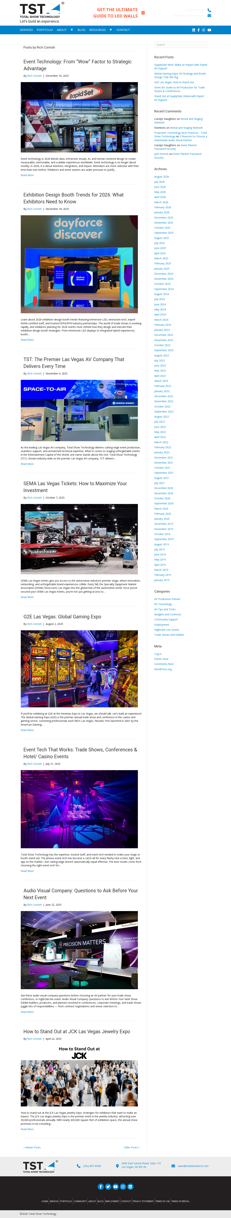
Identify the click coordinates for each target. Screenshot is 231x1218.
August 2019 (161, 544)
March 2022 (161, 442)
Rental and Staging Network (186, 127)
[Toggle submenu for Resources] (111, 29)
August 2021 (161, 478)
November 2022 (163, 401)
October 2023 (162, 345)
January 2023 (161, 391)
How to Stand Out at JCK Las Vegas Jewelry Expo (76, 1031)
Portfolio (66, 1201)
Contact (126, 1201)
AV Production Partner (167, 599)
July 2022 (159, 421)
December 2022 (163, 396)
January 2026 (161, 212)
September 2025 (164, 232)
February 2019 (162, 575)
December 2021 (163, 457)
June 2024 (160, 304)
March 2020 (161, 508)
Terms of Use (162, 1201)
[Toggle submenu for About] (72, 29)
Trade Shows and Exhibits (169, 634)
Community (80, 1201)
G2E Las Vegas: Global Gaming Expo (62, 617)
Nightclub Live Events (166, 629)
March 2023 (161, 381)
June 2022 (160, 427)
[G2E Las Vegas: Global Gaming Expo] (79, 668)
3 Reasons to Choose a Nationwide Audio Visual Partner (180, 138)
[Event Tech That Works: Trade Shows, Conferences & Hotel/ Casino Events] (79, 809)
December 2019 (163, 523)
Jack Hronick (161, 154)
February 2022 (162, 447)
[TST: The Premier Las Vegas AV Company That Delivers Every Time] (79, 410)
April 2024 (160, 314)
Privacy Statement (143, 1201)
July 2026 (159, 182)
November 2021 (163, 462)
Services (54, 1201)
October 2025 (162, 227)
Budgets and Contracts (167, 614)
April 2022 (160, 437)
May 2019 (160, 559)
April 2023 (160, 375)
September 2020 (164, 503)
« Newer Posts (32, 1147)
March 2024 (161, 319)
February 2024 (162, 324)
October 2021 (162, 467)
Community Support (166, 619)
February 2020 (162, 513)
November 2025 (163, 222)
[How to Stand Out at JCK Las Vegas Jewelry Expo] (79, 1075)
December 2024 (163, 273)
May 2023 (160, 370)
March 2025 (161, 258)
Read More (27, 175)
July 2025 (159, 243)
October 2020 (162, 498)
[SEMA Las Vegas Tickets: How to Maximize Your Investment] (79, 539)
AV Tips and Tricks (165, 609)
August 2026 (161, 176)
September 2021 (164, 472)
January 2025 (161, 268)
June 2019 (160, 554)
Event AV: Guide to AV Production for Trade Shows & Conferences (179, 89)
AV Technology (163, 604)
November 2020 (163, 493)
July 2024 (159, 299)
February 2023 (162, 386)
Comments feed (163, 664)
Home (45, 1201)
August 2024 (161, 294)
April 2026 (160, 197)
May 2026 (160, 192)
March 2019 (161, 569)
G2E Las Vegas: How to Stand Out (174, 82)
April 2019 (160, 564)
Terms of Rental (180, 1201)
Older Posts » (132, 1147)
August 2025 (161, 238)
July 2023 (159, 360)
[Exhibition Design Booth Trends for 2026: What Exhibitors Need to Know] (79, 264)
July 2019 (159, 549)
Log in (158, 654)
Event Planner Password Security (175, 146)
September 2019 (164, 539)
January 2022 (161, 452)
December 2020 (163, 488)
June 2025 (160, 248)
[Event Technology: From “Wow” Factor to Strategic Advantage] (79, 117)
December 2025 (163, 217)
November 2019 (163, 529)
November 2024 (163, 278)
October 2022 (162, 406)
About (92, 1201)
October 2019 (162, 534)
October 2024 (162, 283)
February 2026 (162, 207)
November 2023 (163, 340)
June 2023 (160, 365)
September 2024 (164, 289)
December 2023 (163, 335)
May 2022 (160, 432)
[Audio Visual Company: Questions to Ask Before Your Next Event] (79, 949)
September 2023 (164, 350)
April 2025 (160, 253)
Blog (101, 1201)
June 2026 (160, 187)
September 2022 (164, 411)
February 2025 (162, 263)
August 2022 (161, 416)
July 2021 (159, 483)
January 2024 (161, 329)
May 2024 (160, 309)
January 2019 (161, 580)
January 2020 (161, 518)
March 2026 (161, 202)
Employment (161, 624)
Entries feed (161, 659)
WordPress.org (163, 669)
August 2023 (161, 355)
